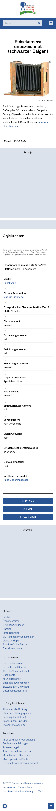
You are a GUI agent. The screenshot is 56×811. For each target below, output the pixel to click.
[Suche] (39, 23)
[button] (51, 23)
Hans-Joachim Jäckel (16, 479)
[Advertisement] (28, 187)
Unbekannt (10, 283)
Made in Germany (13, 297)
